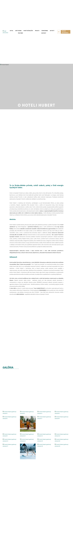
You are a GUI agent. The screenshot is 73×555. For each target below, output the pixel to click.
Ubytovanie (18, 30)
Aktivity (52, 30)
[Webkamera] (56, 32)
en (58, 32)
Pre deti (37, 30)
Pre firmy (20, 33)
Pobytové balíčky (28, 30)
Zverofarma (44, 30)
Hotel (11, 30)
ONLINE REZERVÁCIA (65, 31)
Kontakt (43, 33)
